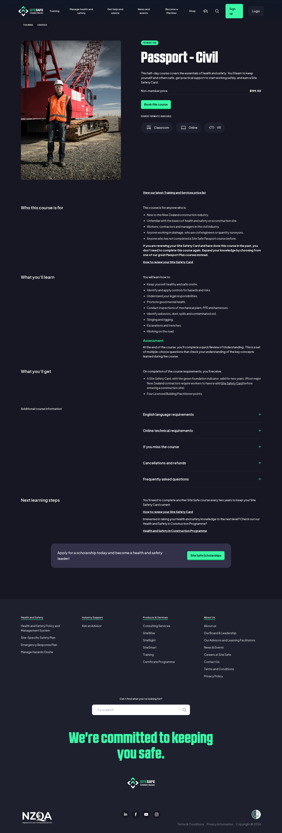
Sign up (232, 11)
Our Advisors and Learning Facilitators (229, 640)
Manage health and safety (81, 11)
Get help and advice (115, 11)
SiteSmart (150, 647)
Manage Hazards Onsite (37, 652)
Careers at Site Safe (217, 654)
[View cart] (205, 11)
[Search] (217, 11)
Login (256, 11)
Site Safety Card (232, 383)
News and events (144, 11)
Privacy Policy (213, 676)
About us (210, 626)
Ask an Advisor (92, 626)
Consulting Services (156, 626)
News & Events (214, 647)
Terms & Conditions (190, 824)
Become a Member (171, 11)
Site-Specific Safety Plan (38, 637)
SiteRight (149, 640)
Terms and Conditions (219, 669)
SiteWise (149, 633)
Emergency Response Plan (39, 645)
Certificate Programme (159, 662)
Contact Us (211, 662)
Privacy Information (220, 824)
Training (54, 10)
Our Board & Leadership (220, 633)
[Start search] (184, 710)
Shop (192, 10)
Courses (42, 25)
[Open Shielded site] (222, 814)
